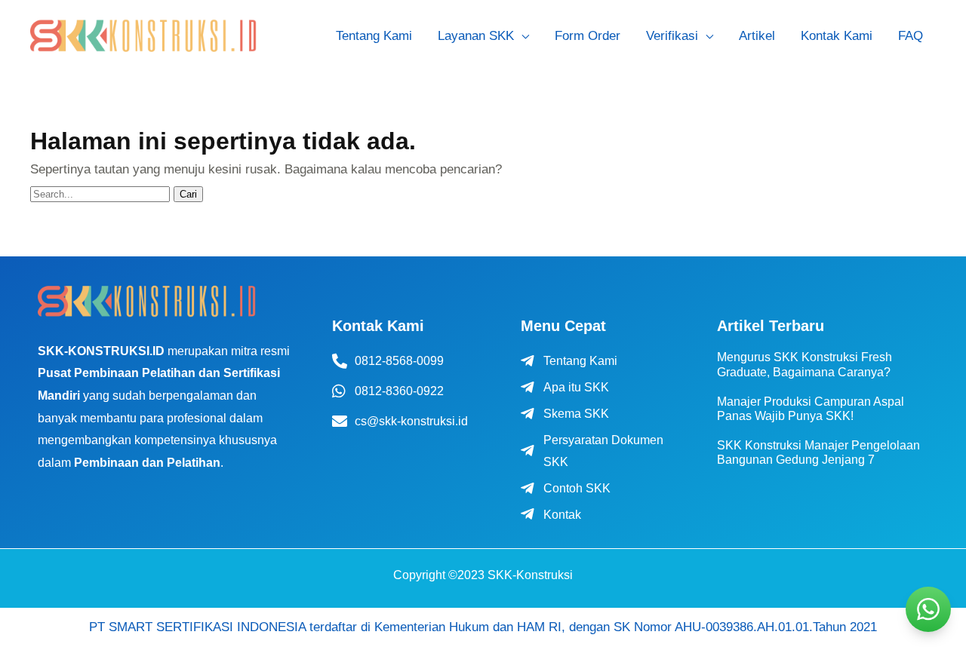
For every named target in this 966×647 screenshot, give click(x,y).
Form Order (587, 36)
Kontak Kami (836, 36)
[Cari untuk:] (102, 193)
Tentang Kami (374, 36)
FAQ (910, 36)
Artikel (757, 36)
